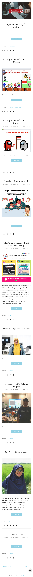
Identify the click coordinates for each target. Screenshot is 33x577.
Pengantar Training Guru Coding (16, 25)
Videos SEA (11, 553)
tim (9, 521)
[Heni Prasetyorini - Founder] (16, 354)
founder (10, 370)
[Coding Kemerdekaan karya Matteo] (16, 91)
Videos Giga (11, 46)
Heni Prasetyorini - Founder (16, 328)
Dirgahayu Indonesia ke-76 (16, 181)
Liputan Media (16, 534)
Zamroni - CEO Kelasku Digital (16, 385)
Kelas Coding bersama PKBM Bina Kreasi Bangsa (16, 244)
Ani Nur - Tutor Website (16, 452)
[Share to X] (10, 50)
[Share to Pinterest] (13, 50)
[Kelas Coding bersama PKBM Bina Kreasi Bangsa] (16, 281)
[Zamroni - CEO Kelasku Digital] (16, 422)
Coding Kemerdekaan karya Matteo (16, 60)
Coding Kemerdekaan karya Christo (16, 121)
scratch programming (14, 107)
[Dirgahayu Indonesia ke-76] (16, 217)
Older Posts (26, 566)
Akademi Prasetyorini (21, 575)
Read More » (16, 39)
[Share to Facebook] (7, 50)
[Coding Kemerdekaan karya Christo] (16, 151)
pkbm (9, 315)
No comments (26, 30)
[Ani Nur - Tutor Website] (16, 494)
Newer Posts (7, 566)
